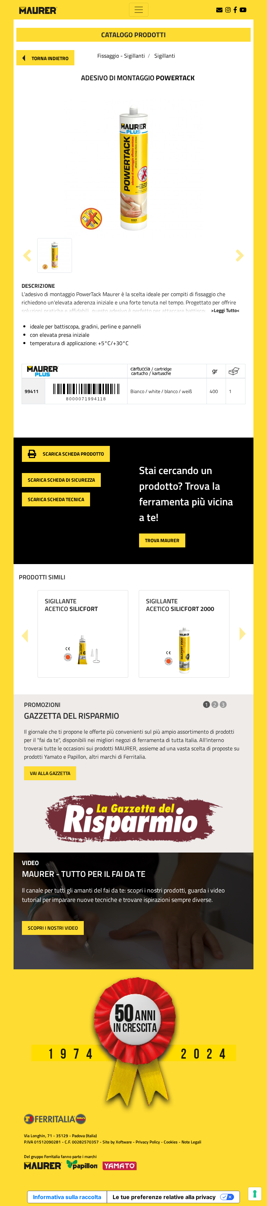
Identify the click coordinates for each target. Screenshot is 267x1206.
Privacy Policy (148, 1142)
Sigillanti (164, 55)
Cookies (171, 1142)
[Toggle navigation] (138, 10)
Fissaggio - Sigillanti (121, 55)
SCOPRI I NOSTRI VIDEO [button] (53, 927)
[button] (45, 57)
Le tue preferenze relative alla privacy (164, 1196)
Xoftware (124, 1142)
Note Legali (191, 1142)
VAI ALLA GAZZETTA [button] (50, 773)
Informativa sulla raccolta (67, 1196)
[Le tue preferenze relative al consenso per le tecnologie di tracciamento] (254, 1193)
